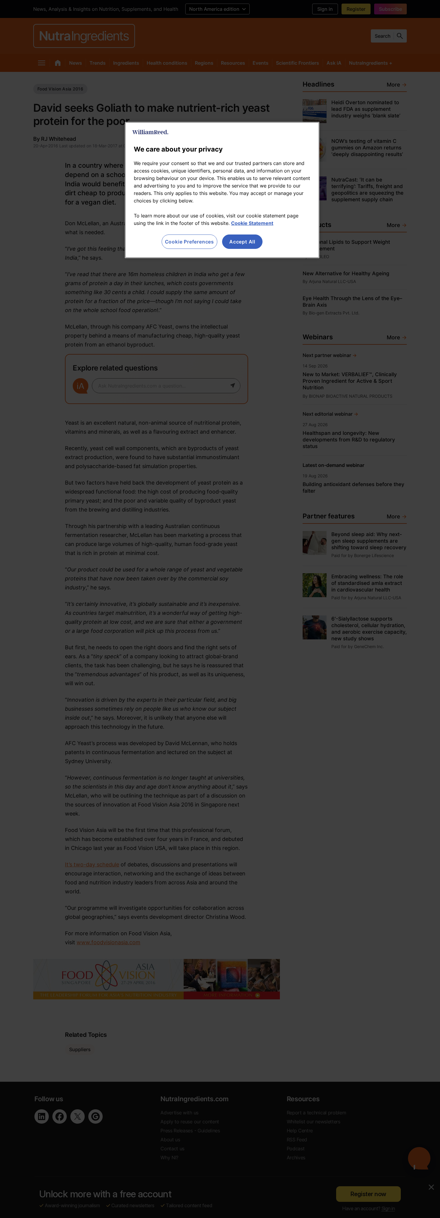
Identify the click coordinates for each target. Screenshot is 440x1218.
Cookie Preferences (189, 242)
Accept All (242, 242)
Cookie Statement (252, 223)
